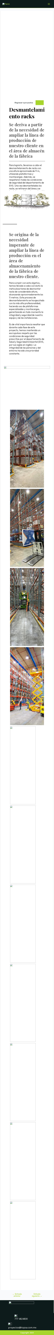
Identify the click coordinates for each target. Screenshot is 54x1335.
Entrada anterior (17, 1295)
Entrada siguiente (37, 1295)
